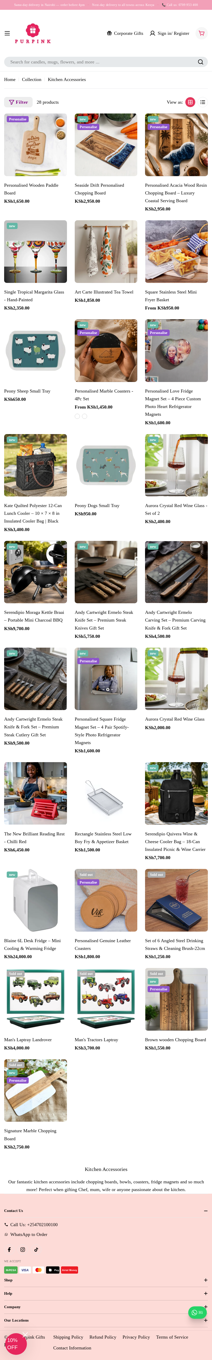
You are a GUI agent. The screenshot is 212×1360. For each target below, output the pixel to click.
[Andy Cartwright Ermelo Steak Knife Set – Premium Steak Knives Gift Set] (106, 572)
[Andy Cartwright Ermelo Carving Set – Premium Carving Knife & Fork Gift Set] (176, 572)
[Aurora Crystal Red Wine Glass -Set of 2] (176, 465)
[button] (16, 1344)
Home (10, 79)
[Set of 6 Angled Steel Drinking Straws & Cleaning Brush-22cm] (176, 900)
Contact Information (72, 1347)
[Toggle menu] (7, 33)
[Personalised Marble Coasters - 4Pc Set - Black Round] (84, 416)
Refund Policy (102, 1337)
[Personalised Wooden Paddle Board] (35, 144)
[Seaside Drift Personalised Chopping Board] (106, 144)
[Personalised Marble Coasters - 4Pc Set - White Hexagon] (77, 416)
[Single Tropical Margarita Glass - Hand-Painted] (35, 251)
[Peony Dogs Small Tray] (106, 465)
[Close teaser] (25, 1335)
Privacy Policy (136, 1337)
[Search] (201, 62)
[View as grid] (190, 102)
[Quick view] (60, 124)
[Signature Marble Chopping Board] (35, 1090)
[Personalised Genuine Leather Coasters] (106, 900)
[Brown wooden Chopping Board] (176, 999)
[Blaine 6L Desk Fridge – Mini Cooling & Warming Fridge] (35, 900)
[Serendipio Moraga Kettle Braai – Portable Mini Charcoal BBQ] (35, 572)
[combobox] (106, 62)
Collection (31, 79)
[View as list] (203, 102)
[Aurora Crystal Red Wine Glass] (176, 679)
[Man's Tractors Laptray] (106, 999)
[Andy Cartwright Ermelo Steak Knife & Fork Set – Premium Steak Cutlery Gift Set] (35, 679)
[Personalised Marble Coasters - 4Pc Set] (106, 350)
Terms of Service (172, 1337)
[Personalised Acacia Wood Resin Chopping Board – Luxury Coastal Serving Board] (176, 144)
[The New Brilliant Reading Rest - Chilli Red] (35, 793)
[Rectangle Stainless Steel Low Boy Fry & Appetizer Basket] (106, 793)
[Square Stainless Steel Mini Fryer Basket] (176, 251)
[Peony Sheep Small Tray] (35, 350)
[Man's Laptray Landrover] (35, 999)
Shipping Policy (68, 1337)
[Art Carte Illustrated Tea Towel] (106, 251)
